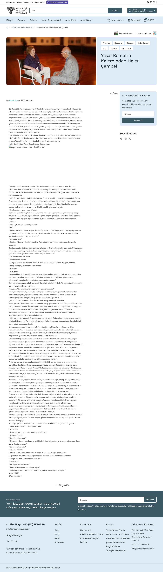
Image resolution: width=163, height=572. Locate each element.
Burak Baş (13, 100)
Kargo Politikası (113, 546)
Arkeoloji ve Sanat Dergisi (92, 534)
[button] (149, 20)
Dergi (57, 534)
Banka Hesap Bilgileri (89, 538)
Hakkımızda (85, 530)
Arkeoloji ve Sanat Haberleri (22, 27)
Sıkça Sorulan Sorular (115, 530)
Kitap (57, 530)
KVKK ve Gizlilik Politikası (117, 534)
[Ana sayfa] (7, 28)
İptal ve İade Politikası (115, 542)
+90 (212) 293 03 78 (34, 524)
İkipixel (57, 568)
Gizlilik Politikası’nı (86, 506)
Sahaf (57, 538)
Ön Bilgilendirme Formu (116, 550)
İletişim (83, 542)
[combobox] (75, 10)
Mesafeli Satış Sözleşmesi (118, 538)
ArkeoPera (59, 542)
